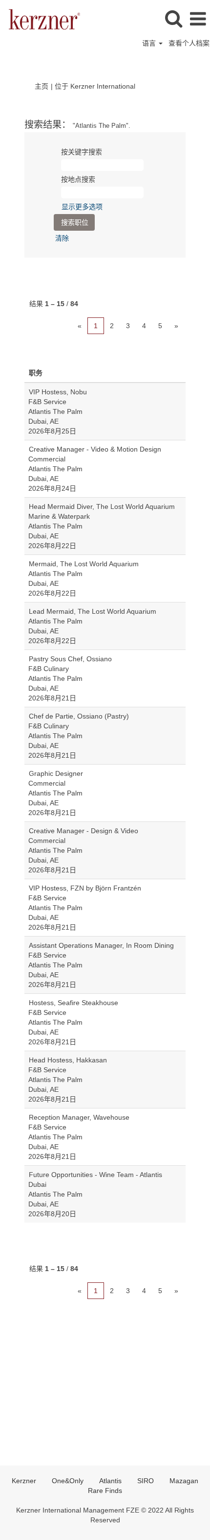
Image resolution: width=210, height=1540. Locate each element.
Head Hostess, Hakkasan (68, 1060)
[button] (198, 19)
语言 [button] (150, 43)
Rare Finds (105, 1490)
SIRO (145, 1481)
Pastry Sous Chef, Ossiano (70, 659)
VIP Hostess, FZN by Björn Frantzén (85, 888)
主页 (41, 86)
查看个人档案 (189, 43)
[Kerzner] (41, 18)
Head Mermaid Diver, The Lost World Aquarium (102, 506)
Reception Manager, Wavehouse (79, 1117)
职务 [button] (35, 373)
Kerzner (24, 1481)
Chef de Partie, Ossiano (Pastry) (79, 716)
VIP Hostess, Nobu (58, 392)
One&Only (68, 1481)
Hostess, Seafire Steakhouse (73, 1003)
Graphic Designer (56, 773)
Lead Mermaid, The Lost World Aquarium (92, 611)
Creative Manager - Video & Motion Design (95, 449)
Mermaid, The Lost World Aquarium (84, 564)
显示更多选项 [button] (82, 207)
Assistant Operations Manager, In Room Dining (101, 945)
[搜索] (173, 18)
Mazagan (183, 1481)
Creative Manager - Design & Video (83, 831)
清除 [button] (62, 238)
